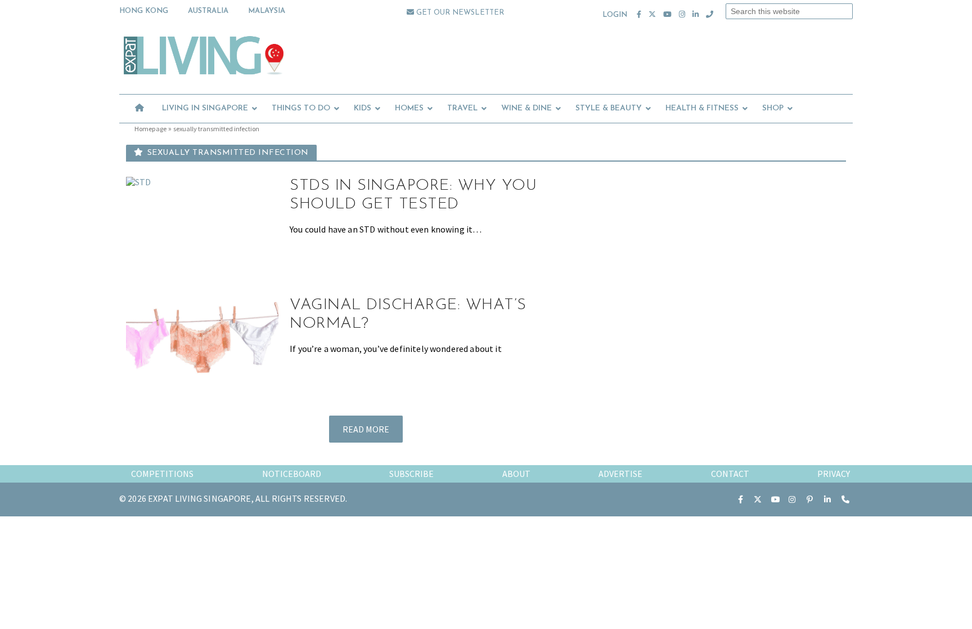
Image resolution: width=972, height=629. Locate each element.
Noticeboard (291, 473)
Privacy (833, 473)
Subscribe (411, 473)
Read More (366, 429)
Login (615, 15)
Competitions (162, 473)
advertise (620, 473)
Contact (730, 473)
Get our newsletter (459, 12)
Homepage (150, 128)
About (516, 473)
